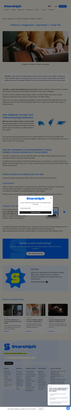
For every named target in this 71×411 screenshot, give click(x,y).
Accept (41, 409)
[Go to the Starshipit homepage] (35, 198)
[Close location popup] (50, 198)
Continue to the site (35, 212)
